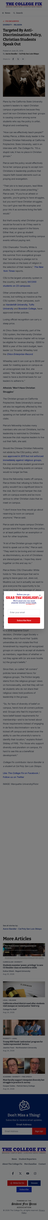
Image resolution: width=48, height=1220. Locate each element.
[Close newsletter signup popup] (40, 595)
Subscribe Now (24, 620)
